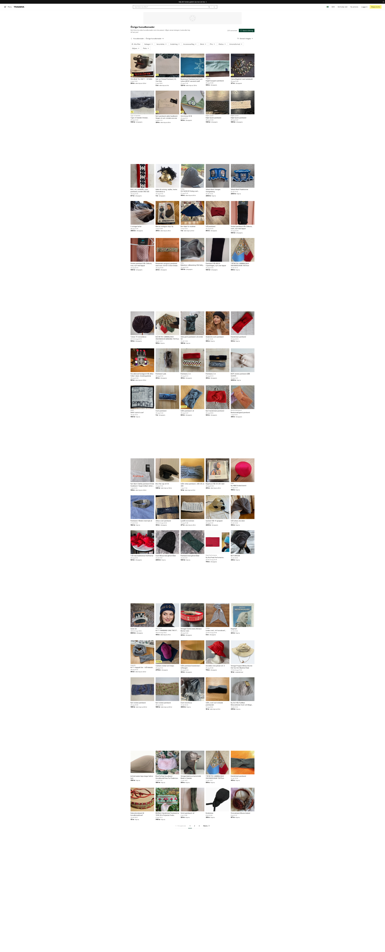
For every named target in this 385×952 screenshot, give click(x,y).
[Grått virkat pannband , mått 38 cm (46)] (192, 470)
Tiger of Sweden (135, 115)
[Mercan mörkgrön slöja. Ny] (167, 213)
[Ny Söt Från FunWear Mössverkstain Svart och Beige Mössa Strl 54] (242, 689)
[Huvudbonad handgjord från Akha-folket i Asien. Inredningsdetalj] (142, 360)
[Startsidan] (19, 7)
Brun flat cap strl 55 (162, 484)
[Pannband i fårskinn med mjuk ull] (142, 507)
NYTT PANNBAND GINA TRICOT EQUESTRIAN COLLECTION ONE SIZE (166, 630)
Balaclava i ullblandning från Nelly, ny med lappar (192, 265)
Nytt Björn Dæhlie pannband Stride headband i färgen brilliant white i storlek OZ (142, 485)
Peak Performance (211, 555)
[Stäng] (383, 2)
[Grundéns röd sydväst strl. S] (217, 652)
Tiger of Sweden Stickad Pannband (139, 118)
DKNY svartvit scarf (137, 412)
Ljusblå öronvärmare (187, 521)
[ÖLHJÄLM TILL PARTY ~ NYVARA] (142, 65)
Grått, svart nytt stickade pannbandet (214, 704)
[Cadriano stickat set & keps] (167, 652)
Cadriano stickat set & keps (165, 666)
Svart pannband (161, 411)
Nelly (182, 263)
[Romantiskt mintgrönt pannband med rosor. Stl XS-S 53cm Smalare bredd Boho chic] (167, 250)
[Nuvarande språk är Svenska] (327, 7)
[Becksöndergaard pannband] (242, 397)
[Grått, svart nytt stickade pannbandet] (217, 689)
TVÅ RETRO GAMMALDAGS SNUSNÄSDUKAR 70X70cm (240, 264)
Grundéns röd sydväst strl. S (215, 666)
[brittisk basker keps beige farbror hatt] (142, 762)
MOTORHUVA (235, 556)
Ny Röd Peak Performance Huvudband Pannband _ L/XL (215, 558)
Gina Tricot (159, 628)
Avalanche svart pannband (214, 337)
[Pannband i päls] (167, 360)
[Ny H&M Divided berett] (242, 470)
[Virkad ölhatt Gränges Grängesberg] (217, 176)
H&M (232, 483)
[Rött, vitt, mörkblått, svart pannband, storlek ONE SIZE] (142, 176)
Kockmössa (209, 813)
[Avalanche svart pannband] (217, 323)
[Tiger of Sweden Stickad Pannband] (142, 102)
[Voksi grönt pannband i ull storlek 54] (192, 323)
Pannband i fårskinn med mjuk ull (141, 521)
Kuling (182, 189)
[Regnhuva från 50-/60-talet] (217, 470)
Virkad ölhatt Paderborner (239, 189)
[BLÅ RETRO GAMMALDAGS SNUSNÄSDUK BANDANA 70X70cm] (167, 323)
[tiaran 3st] (142, 615)
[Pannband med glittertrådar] (192, 542)
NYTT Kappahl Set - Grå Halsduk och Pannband (142, 667)
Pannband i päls (161, 374)
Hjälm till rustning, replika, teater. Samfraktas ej (166, 190)
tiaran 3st (134, 629)
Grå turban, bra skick (238, 521)
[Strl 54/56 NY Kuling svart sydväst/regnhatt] (192, 176)
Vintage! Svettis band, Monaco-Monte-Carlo (191, 630)
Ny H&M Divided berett (238, 485)
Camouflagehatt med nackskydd (242, 79)
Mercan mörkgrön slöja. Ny (164, 226)
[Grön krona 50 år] (192, 102)
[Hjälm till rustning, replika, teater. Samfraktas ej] (167, 176)
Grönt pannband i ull (187, 813)
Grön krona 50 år (186, 116)
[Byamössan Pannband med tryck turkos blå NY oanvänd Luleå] (192, 65)
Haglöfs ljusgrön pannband (215, 81)
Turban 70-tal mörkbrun (138, 337)
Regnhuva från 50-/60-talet (215, 484)
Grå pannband (210, 226)
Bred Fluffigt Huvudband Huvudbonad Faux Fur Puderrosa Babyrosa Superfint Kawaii (167, 777)
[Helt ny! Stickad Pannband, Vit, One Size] (167, 65)
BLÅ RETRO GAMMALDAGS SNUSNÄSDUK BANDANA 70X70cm (167, 338)
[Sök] (209, 7)
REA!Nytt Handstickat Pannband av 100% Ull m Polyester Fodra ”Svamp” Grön (167, 814)
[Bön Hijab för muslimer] (192, 213)
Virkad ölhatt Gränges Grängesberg (213, 190)
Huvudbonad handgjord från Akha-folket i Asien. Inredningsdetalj (142, 375)
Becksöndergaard (236, 410)
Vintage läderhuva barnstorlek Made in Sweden (191, 777)
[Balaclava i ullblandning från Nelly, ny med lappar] (192, 250)
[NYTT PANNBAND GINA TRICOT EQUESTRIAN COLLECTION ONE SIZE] (167, 615)
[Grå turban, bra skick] (242, 507)
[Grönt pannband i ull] (192, 799)
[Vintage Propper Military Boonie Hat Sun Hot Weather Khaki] (242, 652)
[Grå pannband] (217, 213)
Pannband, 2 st (186, 374)
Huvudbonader (138, 38)
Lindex (208, 628)
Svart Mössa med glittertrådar (166, 556)
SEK (333, 7)
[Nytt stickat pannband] (142, 689)
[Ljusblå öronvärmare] (192, 507)
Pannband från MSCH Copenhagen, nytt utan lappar (216, 264)
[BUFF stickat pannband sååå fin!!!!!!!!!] (242, 360)
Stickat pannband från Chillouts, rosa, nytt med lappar (141, 264)
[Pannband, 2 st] (192, 360)
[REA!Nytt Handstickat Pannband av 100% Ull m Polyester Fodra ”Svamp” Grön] (167, 799)
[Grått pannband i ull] (192, 397)
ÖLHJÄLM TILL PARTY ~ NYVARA (141, 79)
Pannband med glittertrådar (190, 556)
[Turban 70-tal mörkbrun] (142, 323)
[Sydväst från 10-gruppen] (217, 507)
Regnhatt (234, 629)
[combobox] (172, 7)
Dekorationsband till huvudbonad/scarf (137, 814)
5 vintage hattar (136, 226)
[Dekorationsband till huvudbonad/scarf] (142, 799)
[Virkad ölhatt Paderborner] (242, 176)
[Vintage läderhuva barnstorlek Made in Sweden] (192, 762)
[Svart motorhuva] (192, 689)
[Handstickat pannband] (242, 323)
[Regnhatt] (242, 615)
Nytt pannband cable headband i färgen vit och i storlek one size (167, 117)
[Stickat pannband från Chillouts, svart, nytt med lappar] (242, 213)
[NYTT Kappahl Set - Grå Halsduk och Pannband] (142, 652)
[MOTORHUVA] (242, 542)
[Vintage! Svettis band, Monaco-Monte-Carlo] (192, 615)
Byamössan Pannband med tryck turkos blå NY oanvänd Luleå (191, 80)
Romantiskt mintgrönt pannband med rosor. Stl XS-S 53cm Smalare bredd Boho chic (167, 265)
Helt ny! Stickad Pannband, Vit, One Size (166, 80)
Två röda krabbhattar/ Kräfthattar (142, 556)
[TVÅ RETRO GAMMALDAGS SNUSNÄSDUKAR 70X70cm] (242, 250)
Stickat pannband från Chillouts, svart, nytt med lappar (241, 227)
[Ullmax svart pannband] (167, 507)
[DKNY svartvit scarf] (142, 397)
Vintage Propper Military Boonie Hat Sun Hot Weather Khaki (241, 667)
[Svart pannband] (167, 397)
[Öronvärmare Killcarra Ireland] (242, 799)
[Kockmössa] (217, 799)
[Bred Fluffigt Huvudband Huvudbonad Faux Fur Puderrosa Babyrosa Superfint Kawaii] (167, 762)
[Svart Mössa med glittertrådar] (167, 542)
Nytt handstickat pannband (215, 411)
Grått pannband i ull (187, 411)
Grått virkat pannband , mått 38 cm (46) (192, 485)
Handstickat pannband (238, 337)
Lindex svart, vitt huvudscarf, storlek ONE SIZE (215, 630)
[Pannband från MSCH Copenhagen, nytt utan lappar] (217, 250)
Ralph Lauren (209, 115)
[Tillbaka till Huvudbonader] (131, 38)
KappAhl (133, 665)
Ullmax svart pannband (163, 521)
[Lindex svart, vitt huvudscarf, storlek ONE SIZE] (217, 615)
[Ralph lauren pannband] (217, 102)
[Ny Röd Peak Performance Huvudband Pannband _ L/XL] (217, 542)
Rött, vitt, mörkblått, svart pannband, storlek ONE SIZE (140, 190)
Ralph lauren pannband (213, 118)
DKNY (132, 410)
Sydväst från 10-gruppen (214, 521)
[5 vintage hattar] (142, 213)
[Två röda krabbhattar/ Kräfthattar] (142, 542)
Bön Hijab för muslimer (188, 226)
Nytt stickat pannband (138, 703)
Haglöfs (208, 78)
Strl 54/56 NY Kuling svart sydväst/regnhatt (189, 191)
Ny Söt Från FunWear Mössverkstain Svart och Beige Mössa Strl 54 (241, 704)
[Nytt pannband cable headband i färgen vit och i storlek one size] (167, 102)
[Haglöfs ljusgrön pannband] (217, 65)
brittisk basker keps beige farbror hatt (142, 777)
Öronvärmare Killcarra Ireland (240, 813)
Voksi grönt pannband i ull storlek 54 (192, 338)
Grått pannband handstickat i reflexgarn (190, 667)
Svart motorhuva (186, 703)
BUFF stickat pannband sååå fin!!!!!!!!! (240, 375)
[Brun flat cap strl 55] (167, 470)
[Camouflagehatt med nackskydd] (242, 65)
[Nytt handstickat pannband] (217, 397)
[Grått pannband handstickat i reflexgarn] (192, 652)
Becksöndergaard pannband (240, 412)
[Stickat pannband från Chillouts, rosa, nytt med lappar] (142, 250)
